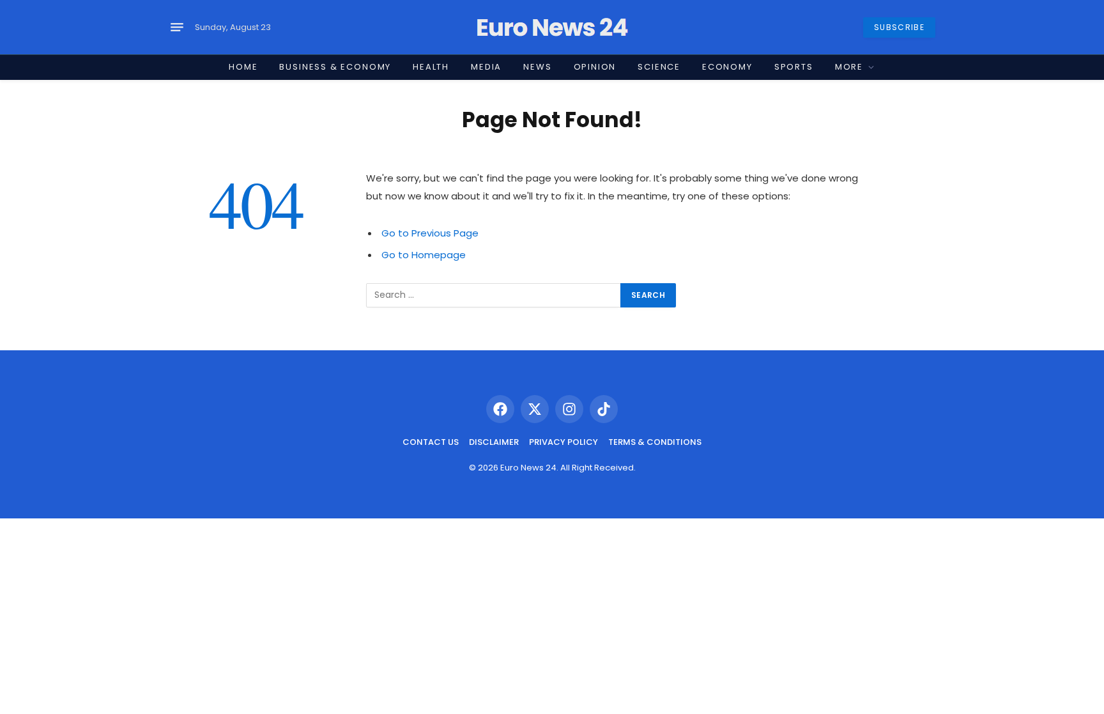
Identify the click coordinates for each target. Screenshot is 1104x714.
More (849, 67)
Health (431, 67)
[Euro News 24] (552, 27)
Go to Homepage (423, 254)
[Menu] (177, 27)
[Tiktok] (604, 409)
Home (243, 67)
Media (486, 67)
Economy (727, 67)
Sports (793, 67)
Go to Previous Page (430, 233)
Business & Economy (335, 67)
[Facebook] (500, 409)
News (537, 67)
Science (659, 67)
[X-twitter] (535, 409)
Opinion (595, 67)
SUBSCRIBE (899, 27)
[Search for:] (494, 295)
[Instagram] (569, 409)
